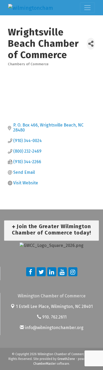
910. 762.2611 (54, 317)
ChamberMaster (44, 364)
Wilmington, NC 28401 (54, 306)
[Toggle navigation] (87, 7)
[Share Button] (91, 44)
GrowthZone (66, 359)
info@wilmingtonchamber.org (53, 327)
